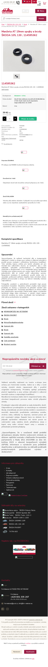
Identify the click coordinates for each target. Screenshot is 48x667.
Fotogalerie (10, 483)
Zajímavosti (10, 490)
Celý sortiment (9, 341)
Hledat (41, 18)
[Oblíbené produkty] (24, 11)
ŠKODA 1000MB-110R (16, 521)
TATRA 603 (12, 532)
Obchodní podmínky (13, 480)
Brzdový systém (10, 344)
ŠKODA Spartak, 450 (22, 513)
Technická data (11, 488)
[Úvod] (7, 11)
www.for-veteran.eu (35, 620)
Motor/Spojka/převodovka (13, 323)
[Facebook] (4, 610)
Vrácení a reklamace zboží (15, 478)
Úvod (3, 24)
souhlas (28, 643)
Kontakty (9, 471)
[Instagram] (8, 610)
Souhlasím (30, 652)
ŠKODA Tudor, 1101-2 (22, 515)
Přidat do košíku (27, 119)
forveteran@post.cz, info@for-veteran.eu (18, 604)
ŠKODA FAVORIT (10, 315)
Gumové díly (8, 326)
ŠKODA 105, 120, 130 (14, 24)
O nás (8, 468)
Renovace (9, 485)
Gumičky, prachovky (11, 337)
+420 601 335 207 (9, 2)
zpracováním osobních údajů (20, 370)
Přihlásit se (36, 366)
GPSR (21, 140)
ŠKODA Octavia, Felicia (26, 510)
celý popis (5, 89)
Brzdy (25, 24)
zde (33, 659)
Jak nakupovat (11, 473)
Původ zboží (7, 302)
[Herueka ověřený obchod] (14, 496)
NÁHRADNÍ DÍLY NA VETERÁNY (16, 312)
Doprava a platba (12, 475)
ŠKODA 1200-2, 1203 (20, 518)
